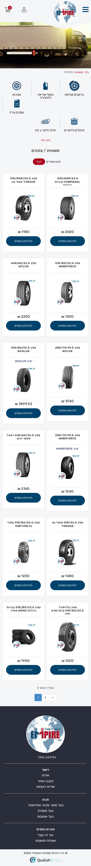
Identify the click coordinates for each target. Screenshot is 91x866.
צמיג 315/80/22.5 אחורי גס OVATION (23, 524)
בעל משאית (45, 811)
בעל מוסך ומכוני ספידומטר (45, 805)
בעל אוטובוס (45, 817)
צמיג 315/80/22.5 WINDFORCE (67, 264)
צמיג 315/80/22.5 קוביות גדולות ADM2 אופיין (24, 609)
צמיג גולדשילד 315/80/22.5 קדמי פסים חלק (67, 611)
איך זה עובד (45, 835)
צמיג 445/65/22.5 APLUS (23, 264)
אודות (45, 775)
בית (87, 72)
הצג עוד (45, 140)
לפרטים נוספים (68, 241)
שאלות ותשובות (45, 841)
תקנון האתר (46, 781)
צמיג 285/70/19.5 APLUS (67, 349)
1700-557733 (47, 757)
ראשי (45, 770)
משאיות (78, 72)
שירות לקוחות (45, 787)
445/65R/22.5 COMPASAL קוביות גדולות (67, 182)
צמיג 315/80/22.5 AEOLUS (23, 349)
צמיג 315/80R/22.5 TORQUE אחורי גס (23, 180)
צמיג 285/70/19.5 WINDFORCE (67, 437)
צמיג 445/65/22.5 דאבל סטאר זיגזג (23, 437)
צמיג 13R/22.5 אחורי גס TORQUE (67, 524)
